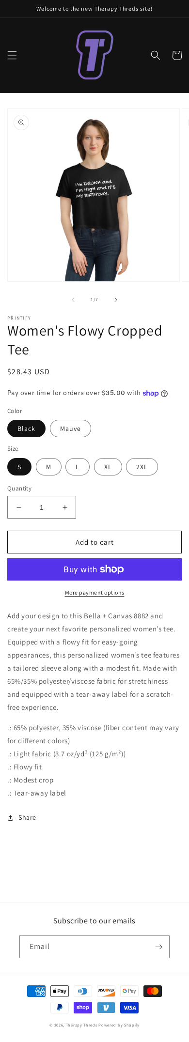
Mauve (70, 428)
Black (26, 428)
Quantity (19, 488)
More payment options (95, 592)
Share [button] (27, 817)
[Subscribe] (158, 946)
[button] (12, 55)
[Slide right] (115, 299)
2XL (142, 466)
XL (108, 466)
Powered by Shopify (119, 1024)
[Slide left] (73, 299)
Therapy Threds (81, 1024)
